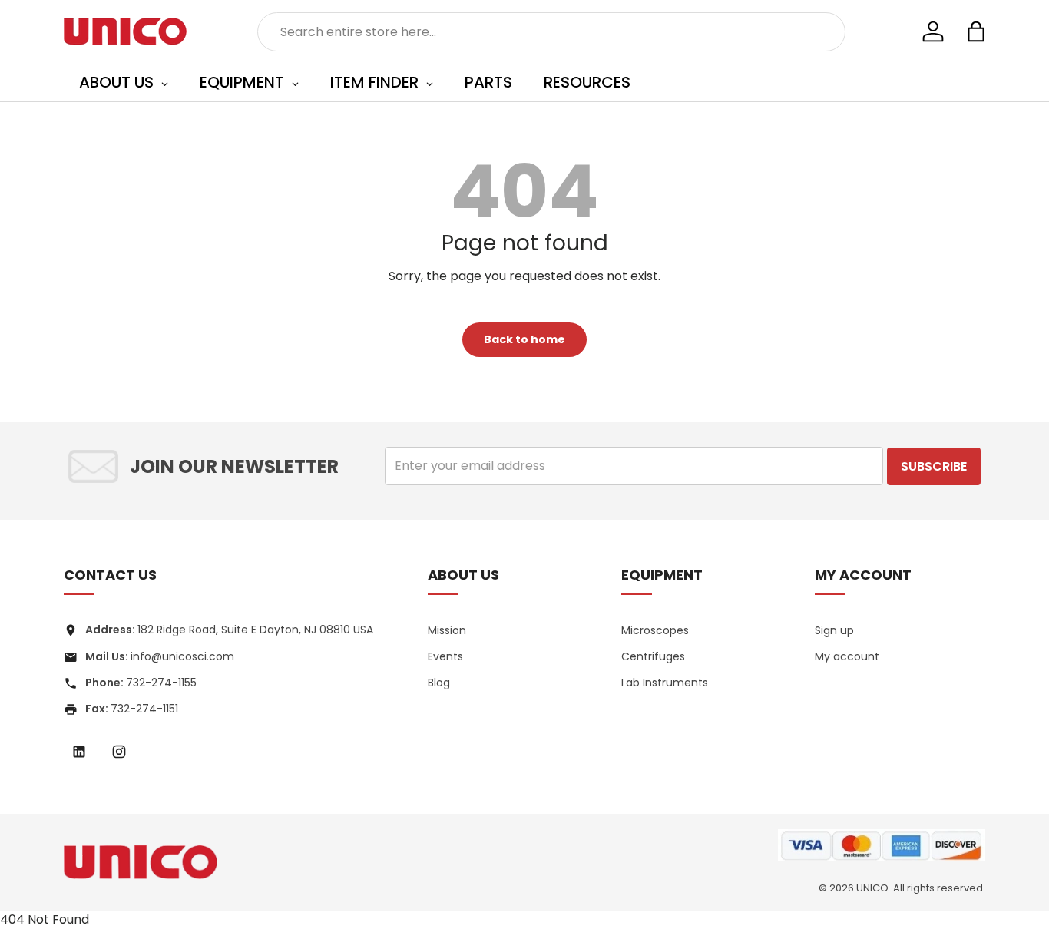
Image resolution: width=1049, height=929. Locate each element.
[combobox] (551, 31)
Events (445, 656)
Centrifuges (653, 656)
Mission (447, 630)
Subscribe (934, 466)
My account (847, 656)
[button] (976, 31)
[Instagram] (119, 751)
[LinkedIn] (79, 751)
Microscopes (655, 630)
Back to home (524, 339)
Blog (439, 682)
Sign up (834, 630)
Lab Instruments (664, 682)
